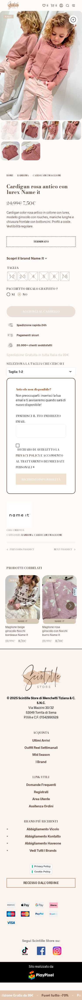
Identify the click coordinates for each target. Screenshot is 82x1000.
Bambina (23, 175)
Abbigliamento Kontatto (43, 836)
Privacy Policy (28, 455)
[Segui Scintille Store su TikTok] (25, 950)
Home (10, 175)
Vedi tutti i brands (43, 850)
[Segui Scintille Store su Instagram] (57, 950)
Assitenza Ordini (41, 806)
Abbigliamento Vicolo (43, 829)
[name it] (20, 515)
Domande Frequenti (41, 785)
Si (13, 294)
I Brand (41, 762)
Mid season (41, 754)
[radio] (11, 276)
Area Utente (41, 799)
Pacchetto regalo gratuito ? (32, 289)
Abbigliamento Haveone (43, 843)
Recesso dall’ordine (41, 883)
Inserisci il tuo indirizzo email (38, 419)
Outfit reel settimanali (41, 747)
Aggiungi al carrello (41, 311)
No (24, 294)
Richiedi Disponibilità (41, 479)
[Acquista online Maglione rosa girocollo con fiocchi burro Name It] (59, 598)
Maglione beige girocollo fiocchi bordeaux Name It (16, 631)
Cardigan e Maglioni (47, 175)
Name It (22, 621)
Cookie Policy (42, 871)
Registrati (41, 792)
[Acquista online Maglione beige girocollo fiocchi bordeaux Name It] (22, 598)
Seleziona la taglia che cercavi (35, 364)
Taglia (13, 268)
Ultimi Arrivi (41, 740)
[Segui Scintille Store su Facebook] (41, 950)
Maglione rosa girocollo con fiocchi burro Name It (54, 631)
